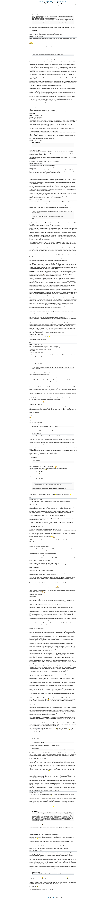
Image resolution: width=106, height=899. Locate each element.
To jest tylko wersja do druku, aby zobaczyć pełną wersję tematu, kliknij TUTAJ (53, 1)
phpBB (47, 897)
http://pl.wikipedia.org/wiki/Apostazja (36, 358)
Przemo (54, 897)
